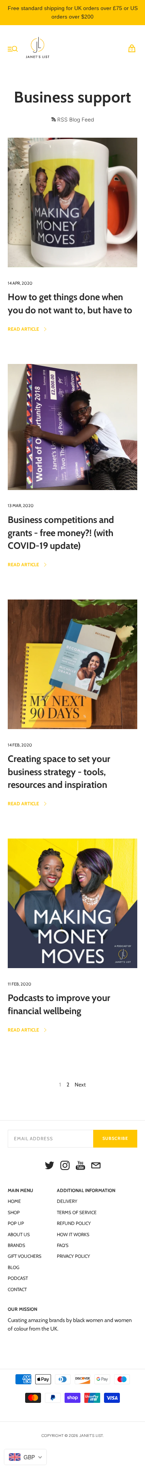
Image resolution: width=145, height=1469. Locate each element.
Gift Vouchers (24, 1256)
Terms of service (77, 1212)
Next (80, 1084)
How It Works (73, 1234)
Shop (14, 1212)
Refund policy (74, 1223)
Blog (13, 1267)
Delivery (67, 1201)
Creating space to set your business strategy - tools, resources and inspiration (59, 771)
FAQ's (62, 1245)
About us (19, 1234)
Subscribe (115, 1138)
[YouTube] (80, 1167)
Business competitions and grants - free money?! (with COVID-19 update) (61, 532)
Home (14, 1201)
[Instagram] (65, 1167)
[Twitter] (49, 1167)
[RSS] (53, 119)
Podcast (18, 1278)
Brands (16, 1245)
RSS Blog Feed (75, 119)
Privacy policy (73, 1256)
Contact (17, 1289)
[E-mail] (96, 1167)
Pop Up (16, 1223)
